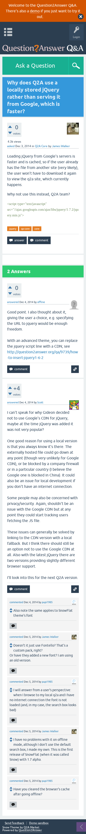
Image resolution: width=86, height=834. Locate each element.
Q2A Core (41, 146)
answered (13, 302)
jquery (12, 228)
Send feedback (14, 823)
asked (11, 146)
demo (35, 11)
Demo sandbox (38, 823)
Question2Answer (30, 830)
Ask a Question (35, 65)
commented (16, 602)
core (36, 228)
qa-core (25, 228)
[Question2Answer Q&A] (42, 46)
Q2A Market (31, 827)
